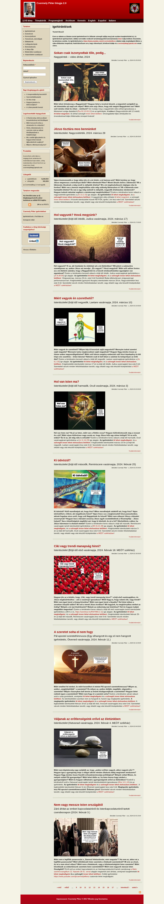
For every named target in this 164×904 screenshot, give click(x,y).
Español (102, 21)
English (92, 21)
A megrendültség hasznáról (36, 94)
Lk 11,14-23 (84, 440)
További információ (134, 119)
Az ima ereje (30, 100)
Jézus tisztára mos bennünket (75, 129)
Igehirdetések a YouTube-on (33, 216)
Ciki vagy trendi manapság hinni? (77, 546)
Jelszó (26, 71)
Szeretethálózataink (33, 97)
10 (80, 887)
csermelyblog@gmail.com (127, 43)
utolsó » (135, 887)
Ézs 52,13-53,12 (84, 111)
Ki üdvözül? (62, 460)
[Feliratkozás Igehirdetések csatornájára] (97, 892)
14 (99, 887)
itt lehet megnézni (122, 197)
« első (59, 887)
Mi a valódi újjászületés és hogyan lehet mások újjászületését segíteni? (35, 140)
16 (108, 887)
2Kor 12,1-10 (123, 782)
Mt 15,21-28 (98, 526)
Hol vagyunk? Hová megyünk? (75, 214)
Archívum (70, 21)
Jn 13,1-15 (82, 195)
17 (113, 887)
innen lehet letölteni (94, 114)
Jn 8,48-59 (59, 276)
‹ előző (66, 887)
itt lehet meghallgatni (120, 195)
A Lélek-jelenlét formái (34, 107)
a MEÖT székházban (125, 202)
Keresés (82, 21)
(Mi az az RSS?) (43, 204)
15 (103, 887)
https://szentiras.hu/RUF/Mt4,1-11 (89, 612)
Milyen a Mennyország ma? (36, 145)
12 (90, 887)
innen (120, 39)
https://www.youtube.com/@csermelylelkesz (100, 41)
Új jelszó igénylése (30, 78)
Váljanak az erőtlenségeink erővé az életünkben (87, 719)
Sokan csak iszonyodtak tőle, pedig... (80, 53)
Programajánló (56, 21)
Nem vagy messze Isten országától (78, 804)
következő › (125, 887)
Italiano (112, 21)
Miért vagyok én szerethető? (74, 298)
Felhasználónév (29, 65)
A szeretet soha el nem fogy (73, 632)
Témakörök (40, 21)
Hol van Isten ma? (66, 381)
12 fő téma (27, 21)
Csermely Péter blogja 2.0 (51, 3)
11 (85, 887)
